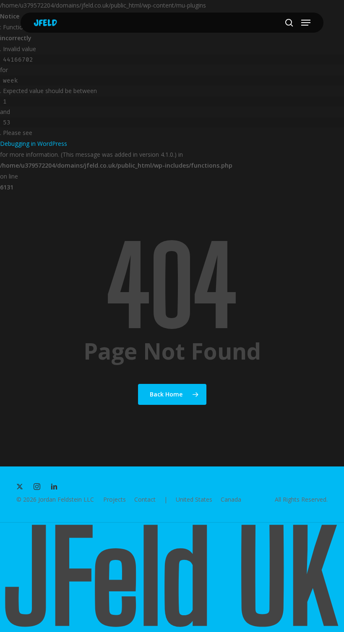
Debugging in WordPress (33, 144)
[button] (305, 22)
